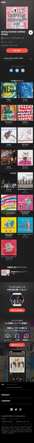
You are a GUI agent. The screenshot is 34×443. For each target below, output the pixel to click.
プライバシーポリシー (15, 419)
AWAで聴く (17, 50)
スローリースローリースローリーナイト (25, 234)
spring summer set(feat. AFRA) (14, 387)
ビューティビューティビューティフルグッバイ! (8, 257)
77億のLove (25, 122)
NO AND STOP (9, 122)
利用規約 (3, 419)
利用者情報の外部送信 (6, 421)
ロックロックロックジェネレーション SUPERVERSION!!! (8, 212)
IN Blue (9, 99)
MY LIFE (25, 99)
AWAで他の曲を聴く (17, 310)
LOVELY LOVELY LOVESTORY (8, 234)
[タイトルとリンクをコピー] (23, 70)
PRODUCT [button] (5, 395)
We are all (25, 167)
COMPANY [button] (5, 401)
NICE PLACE (25, 144)
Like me (9, 167)
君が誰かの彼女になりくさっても (25, 190)
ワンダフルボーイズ (17, 38)
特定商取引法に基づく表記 (22, 421)
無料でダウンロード (17, 345)
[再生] (31, 32)
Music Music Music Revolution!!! (25, 212)
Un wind (9, 144)
